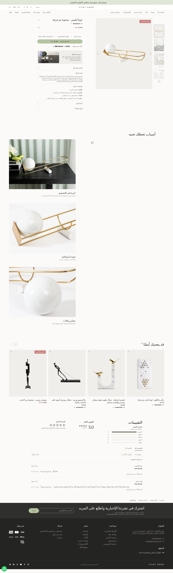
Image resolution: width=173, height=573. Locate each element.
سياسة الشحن (111, 538)
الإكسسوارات (153, 500)
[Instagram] (28, 564)
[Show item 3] (159, 58)
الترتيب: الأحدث (126, 454)
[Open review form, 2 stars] (60, 425)
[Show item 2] (159, 44)
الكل (10, 12)
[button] (124, 53)
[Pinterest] (14, 564)
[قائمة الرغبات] (31, 7)
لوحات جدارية (138, 12)
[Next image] (128, 373)
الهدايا (16, 12)
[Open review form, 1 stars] (63, 425)
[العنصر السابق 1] (150, 54)
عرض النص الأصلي (131, 474)
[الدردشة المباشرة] (4, 568)
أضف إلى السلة (145, 394)
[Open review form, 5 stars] (50, 425)
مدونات (59, 538)
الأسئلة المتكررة (110, 531)
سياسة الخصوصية (112, 514)
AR (19, 7)
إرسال (34, 510)
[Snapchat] (10, 564)
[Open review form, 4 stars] (54, 425)
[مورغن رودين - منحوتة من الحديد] (28, 373)
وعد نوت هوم (57, 534)
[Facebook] (25, 564)
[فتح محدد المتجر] (9, 7)
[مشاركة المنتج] (38, 27)
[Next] (11, 344)
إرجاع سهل (112, 541)
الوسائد (85, 534)
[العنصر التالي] (98, 54)
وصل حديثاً (37, 12)
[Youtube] (21, 564)
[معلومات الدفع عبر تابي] (68, 46)
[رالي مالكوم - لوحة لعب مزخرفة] (145, 373)
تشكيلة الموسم (26, 12)
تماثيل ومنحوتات (142, 500)
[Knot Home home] (156, 564)
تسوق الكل (84, 547)
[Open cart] (24, 7)
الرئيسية (161, 500)
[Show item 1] (159, 31)
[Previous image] (162, 373)
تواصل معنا (112, 534)
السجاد (85, 531)
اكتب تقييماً (35, 454)
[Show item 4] (159, 72)
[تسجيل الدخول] (27, 7)
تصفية (139, 454)
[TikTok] (17, 564)
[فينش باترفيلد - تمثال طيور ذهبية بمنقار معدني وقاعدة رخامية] (106, 373)
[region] (124, 53)
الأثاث (86, 538)
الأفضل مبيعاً (46, 12)
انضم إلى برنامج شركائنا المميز (51, 531)
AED (14, 7)
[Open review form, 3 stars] (57, 425)
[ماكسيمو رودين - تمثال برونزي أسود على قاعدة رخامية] (67, 373)
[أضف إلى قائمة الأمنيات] (38, 20)
